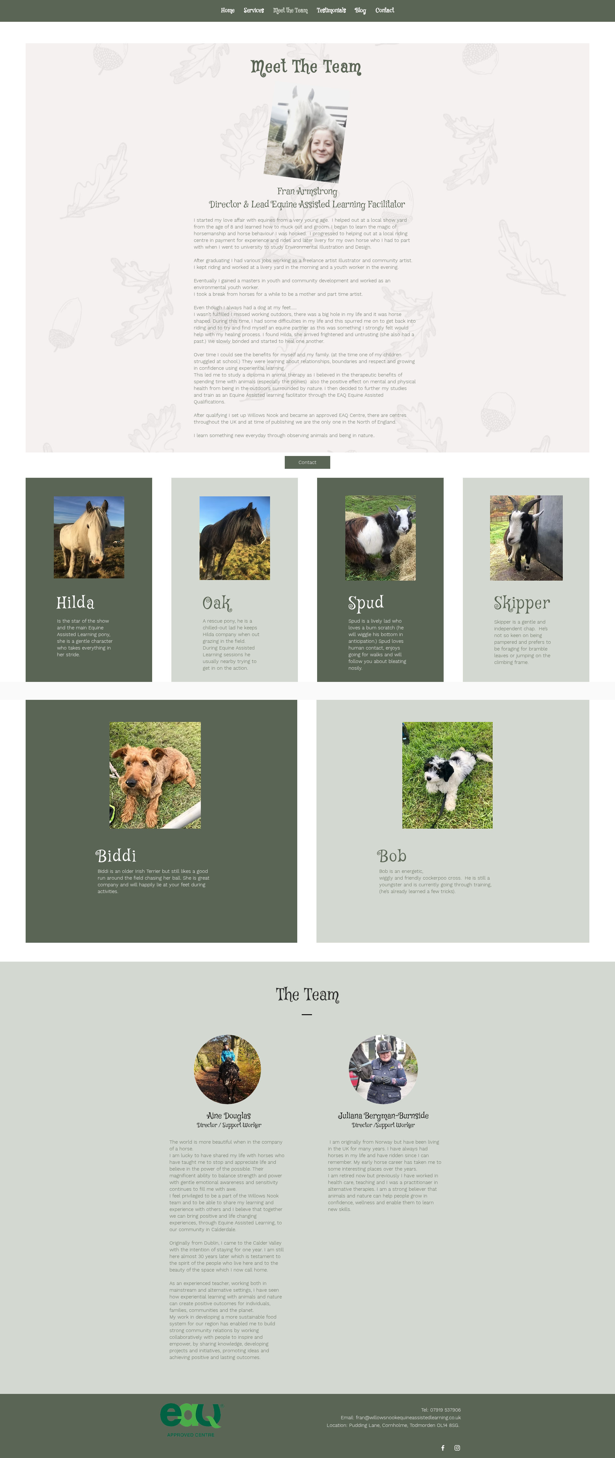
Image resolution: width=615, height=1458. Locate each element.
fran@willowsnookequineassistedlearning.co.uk (408, 1418)
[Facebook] (443, 1448)
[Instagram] (457, 1448)
